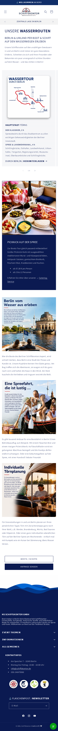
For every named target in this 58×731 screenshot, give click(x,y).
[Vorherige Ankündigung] (5, 22)
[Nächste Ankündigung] (53, 22)
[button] (5, 12)
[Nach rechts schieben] (35, 171)
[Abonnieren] (46, 706)
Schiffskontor (26, 726)
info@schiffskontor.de (21, 668)
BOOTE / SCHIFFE (29, 559)
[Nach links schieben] (23, 171)
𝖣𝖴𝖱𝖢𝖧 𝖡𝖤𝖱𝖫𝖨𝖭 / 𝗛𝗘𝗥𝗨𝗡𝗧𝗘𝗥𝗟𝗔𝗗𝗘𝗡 (24, 161)
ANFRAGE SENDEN (29, 566)
